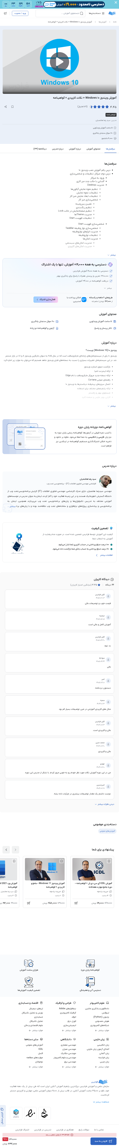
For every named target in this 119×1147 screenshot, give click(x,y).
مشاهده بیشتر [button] (102, 1101)
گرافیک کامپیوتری (68, 1012)
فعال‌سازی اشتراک (47, 299)
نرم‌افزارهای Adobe (67, 1008)
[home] (112, 13)
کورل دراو (72, 1021)
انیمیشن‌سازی (69, 1025)
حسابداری (38, 1017)
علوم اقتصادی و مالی (33, 1025)
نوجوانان (39, 1061)
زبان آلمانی (104, 1053)
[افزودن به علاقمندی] (109, 861)
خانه (115, 22)
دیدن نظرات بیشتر (106, 804)
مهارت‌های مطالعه (34, 1057)
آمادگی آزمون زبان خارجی (98, 1049)
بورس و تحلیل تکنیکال (32, 1012)
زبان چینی (104, 1061)
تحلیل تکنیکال (36, 1021)
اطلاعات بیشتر (106, 555)
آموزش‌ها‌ (102, 22)
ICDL (41, 1049)
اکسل (40, 1053)
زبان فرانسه (103, 1057)
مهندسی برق (70, 1061)
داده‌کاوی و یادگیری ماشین (97, 1008)
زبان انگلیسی (103, 1045)
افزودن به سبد (101, 1141)
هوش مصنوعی (102, 1021)
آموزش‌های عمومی (34, 1045)
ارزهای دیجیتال (36, 1008)
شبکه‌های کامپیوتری (99, 1025)
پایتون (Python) (101, 1017)
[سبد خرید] (5, 13)
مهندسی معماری (68, 1045)
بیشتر (109, 288)
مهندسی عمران (69, 1049)
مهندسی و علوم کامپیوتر (64, 1057)
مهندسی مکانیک (68, 1053)
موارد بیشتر (103, 1030)
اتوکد (74, 1017)
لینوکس (105, 1012)
